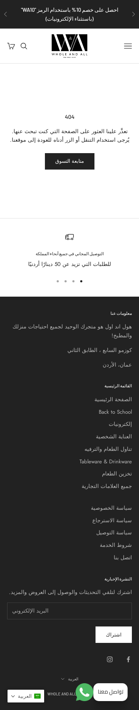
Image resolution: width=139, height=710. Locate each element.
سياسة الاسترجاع (112, 520)
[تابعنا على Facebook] (128, 659)
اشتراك (114, 634)
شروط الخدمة (116, 545)
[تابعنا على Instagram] (109, 659)
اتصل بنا (123, 558)
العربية (73, 678)
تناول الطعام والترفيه (108, 449)
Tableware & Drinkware (105, 461)
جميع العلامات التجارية (107, 486)
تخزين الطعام (117, 474)
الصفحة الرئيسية (113, 399)
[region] (69, 251)
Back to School (115, 412)
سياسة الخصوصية (111, 508)
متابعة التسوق (69, 161)
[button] (25, 696)
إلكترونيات (120, 424)
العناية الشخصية (114, 436)
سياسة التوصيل (114, 533)
